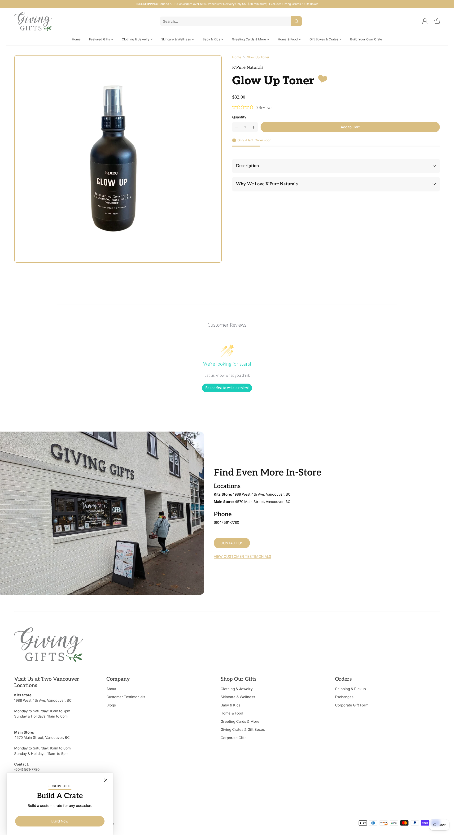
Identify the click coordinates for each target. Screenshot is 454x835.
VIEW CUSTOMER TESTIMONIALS (242, 556)
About (111, 689)
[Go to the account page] (424, 21)
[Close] (105, 780)
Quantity (239, 117)
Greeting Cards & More (240, 721)
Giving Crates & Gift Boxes (243, 729)
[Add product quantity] (253, 127)
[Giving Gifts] (33, 21)
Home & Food (232, 713)
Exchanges (344, 697)
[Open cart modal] (437, 21)
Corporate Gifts (233, 737)
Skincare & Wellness (238, 697)
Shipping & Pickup (350, 689)
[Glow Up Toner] (118, 159)
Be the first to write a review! (227, 387)
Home (236, 57)
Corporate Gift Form (351, 705)
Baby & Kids (230, 705)
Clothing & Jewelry (237, 689)
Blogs (111, 705)
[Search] (296, 21)
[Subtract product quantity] (236, 127)
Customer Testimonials (125, 697)
